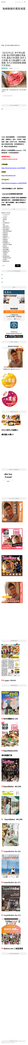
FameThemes (12, 1042)
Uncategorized (6, 214)
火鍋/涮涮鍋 (4, 68)
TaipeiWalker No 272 (12, 915)
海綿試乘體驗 (6, 249)
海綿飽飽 (10, 68)
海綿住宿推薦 (6, 229)
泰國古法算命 (6, 226)
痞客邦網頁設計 (6, 256)
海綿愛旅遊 (5, 236)
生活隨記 (5, 254)
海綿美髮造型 (6, 247)
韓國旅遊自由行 (6, 261)
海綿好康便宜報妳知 (7, 231)
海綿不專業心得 (6, 228)
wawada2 (5, 216)
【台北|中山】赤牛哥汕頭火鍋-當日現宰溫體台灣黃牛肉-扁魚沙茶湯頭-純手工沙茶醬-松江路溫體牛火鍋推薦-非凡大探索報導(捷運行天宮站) (13, 59)
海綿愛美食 (5, 239)
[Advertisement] (14, 28)
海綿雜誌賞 (5, 253)
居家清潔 (5, 219)
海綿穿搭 (5, 246)
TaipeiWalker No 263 (12, 851)
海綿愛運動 (5, 241)
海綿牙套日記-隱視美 (7, 244)
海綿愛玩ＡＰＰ (6, 237)
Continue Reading (7, 95)
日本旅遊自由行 (6, 223)
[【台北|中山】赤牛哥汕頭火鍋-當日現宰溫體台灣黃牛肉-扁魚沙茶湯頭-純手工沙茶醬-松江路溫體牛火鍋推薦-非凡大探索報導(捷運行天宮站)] (14, 79)
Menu (4, 2)
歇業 (4, 224)
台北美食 (5, 218)
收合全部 (8, 213)
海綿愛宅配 (5, 233)
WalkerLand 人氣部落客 (13, 949)
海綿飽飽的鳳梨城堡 (14, 8)
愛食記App (15, 331)
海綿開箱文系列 (6, 251)
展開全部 (3, 213)
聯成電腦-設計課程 (7, 258)
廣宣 (4, 221)
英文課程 (5, 259)
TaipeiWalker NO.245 (13, 819)
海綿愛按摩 (5, 234)
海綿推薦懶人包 (6, 242)
